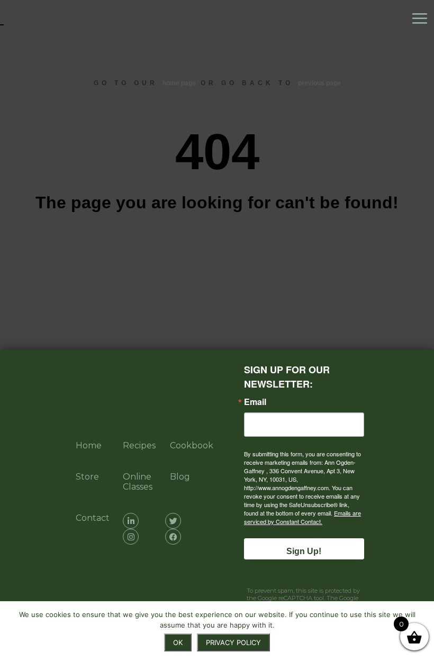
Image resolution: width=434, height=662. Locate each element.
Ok (178, 642)
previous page (319, 83)
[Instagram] (131, 537)
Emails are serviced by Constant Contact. (302, 517)
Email (255, 402)
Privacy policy (233, 642)
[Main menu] (422, 18)
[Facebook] (173, 537)
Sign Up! (303, 551)
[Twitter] (173, 521)
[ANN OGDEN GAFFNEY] (53, 18)
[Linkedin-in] (131, 521)
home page (179, 83)
